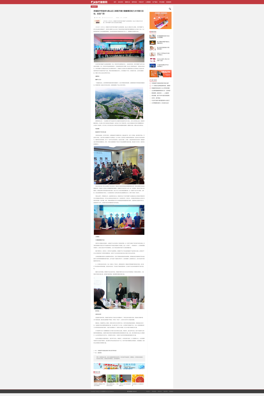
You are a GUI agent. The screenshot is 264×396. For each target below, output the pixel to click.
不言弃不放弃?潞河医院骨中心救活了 (161, 100)
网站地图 (154, 391)
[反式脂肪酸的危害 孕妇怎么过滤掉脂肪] (153, 38)
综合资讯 (120, 2)
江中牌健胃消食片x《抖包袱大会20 (160, 103)
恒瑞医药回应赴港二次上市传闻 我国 (160, 88)
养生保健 (161, 2)
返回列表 (99, 352)
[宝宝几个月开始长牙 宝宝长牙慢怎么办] (153, 55)
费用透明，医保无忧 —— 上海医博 (160, 93)
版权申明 (165, 391)
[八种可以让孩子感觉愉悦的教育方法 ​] (125, 382)
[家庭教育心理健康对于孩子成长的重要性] (100, 382)
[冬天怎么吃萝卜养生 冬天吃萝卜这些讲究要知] (153, 61)
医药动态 (134, 2)
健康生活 (127, 2)
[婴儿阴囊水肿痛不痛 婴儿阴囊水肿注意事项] (153, 44)
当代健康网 (100, 3)
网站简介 (148, 391)
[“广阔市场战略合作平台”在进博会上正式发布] (153, 67)
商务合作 (160, 391)
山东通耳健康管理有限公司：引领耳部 (161, 90)
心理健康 (148, 2)
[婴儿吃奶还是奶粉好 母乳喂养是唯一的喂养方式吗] (153, 50)
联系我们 (171, 391)
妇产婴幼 (154, 2)
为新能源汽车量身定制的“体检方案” (160, 83)
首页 (114, 2)
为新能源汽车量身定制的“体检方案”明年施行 (107, 350)
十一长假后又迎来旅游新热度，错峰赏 (161, 85)
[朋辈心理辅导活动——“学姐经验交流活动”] (113, 382)
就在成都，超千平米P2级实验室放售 (160, 95)
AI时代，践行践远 (156, 98)
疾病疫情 (168, 2)
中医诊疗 (141, 2)
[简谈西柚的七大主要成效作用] (138, 382)
